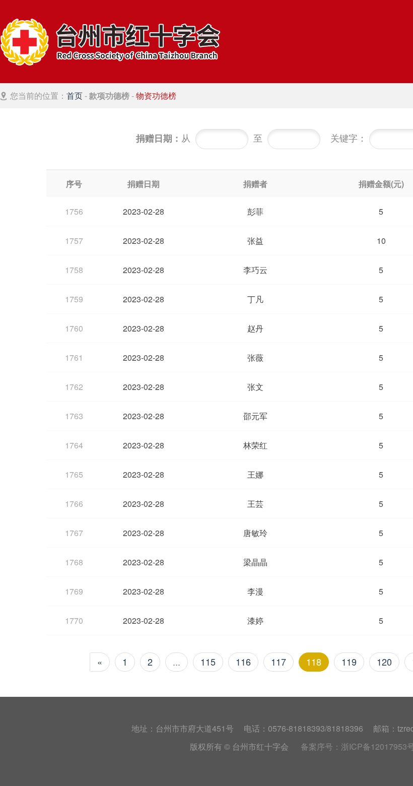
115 (208, 661)
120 (384, 661)
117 (278, 661)
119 (349, 661)
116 (243, 661)
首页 (74, 95)
